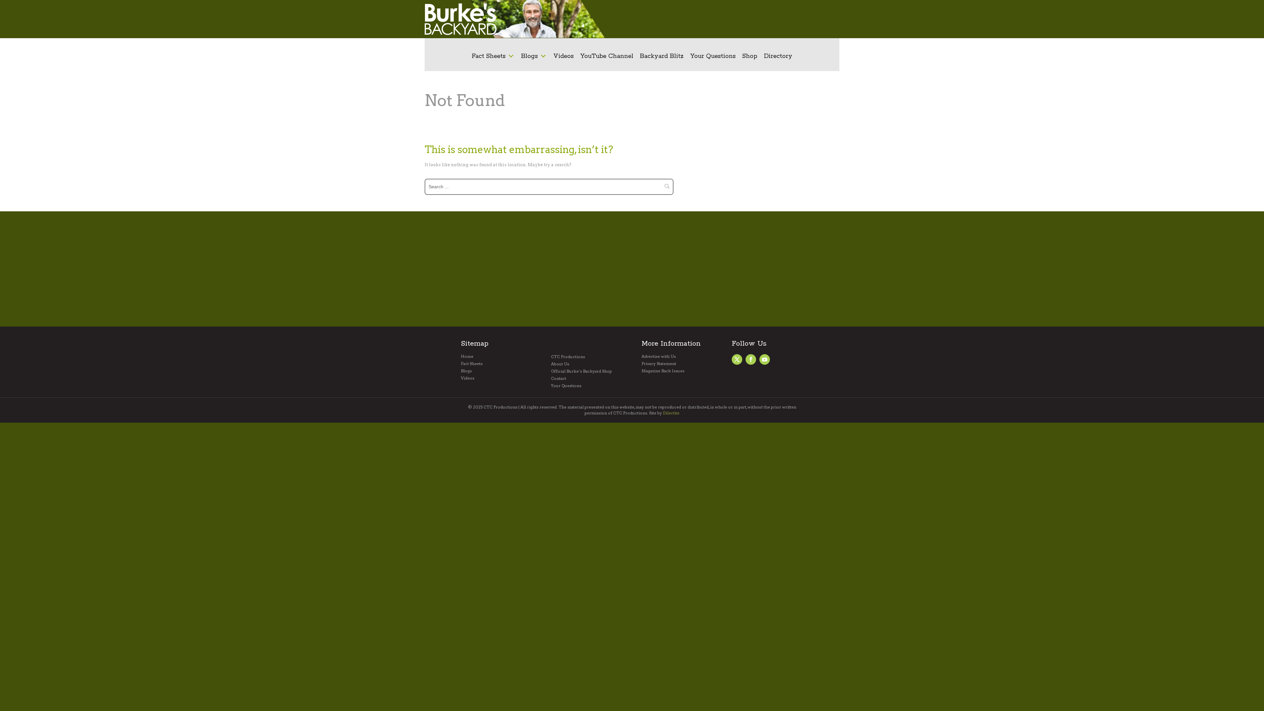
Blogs (529, 56)
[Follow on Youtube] (764, 359)
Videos (563, 56)
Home (467, 356)
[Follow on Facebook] (737, 359)
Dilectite (671, 412)
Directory (778, 56)
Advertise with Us (659, 356)
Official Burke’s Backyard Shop (581, 371)
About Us (560, 364)
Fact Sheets (489, 56)
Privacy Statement (659, 363)
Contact (558, 378)
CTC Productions (568, 357)
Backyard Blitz (662, 56)
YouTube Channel (606, 56)
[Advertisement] (732, 19)
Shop (749, 56)
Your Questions (713, 56)
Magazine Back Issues (663, 371)
